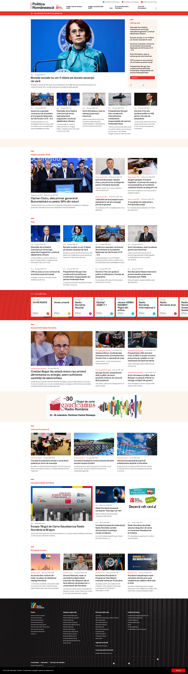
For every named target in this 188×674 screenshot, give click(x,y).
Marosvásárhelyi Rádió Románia (71, 640)
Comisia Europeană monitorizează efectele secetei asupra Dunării (94, 452)
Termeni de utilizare (57, 662)
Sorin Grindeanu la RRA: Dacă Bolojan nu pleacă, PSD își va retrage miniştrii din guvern (142, 378)
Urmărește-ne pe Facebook (112, 2)
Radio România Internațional (38, 624)
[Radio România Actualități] (47, 5)
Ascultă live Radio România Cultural (62, 307)
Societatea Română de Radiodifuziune (138, 615)
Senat (129, 624)
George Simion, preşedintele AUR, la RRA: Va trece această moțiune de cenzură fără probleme (110, 377)
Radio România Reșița (69, 629)
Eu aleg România (99, 631)
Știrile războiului (99, 627)
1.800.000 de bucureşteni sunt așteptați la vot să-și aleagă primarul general (110, 203)
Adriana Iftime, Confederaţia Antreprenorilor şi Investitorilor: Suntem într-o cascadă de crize (110, 348)
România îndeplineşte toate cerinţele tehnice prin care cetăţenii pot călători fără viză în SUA (142, 573)
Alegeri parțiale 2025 (37, 195)
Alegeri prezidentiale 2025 (95, 7)
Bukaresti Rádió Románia (70, 636)
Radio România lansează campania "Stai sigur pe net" (110, 501)
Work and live (98, 638)
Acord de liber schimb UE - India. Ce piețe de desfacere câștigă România (45, 571)
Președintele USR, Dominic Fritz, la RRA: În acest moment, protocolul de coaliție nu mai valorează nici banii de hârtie (142, 349)
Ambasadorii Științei (100, 636)
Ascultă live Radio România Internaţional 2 (126, 307)
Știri (111, 8)
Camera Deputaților (133, 627)
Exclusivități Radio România (122, 7)
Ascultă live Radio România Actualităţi (41, 307)
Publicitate (35, 662)
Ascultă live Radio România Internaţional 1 (105, 307)
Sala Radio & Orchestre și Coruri (103, 653)
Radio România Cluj (68, 620)
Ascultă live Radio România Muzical (83, 307)
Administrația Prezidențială (135, 617)
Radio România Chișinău (37, 629)
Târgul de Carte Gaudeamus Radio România (107, 617)
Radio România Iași (68, 627)
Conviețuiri (98, 615)
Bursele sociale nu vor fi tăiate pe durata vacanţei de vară (78, 53)
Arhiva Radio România (101, 622)
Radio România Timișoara (70, 633)
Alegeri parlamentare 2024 (74, 7)
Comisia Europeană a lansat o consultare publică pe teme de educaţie (51, 452)
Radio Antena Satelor (36, 617)
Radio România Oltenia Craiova (71, 624)
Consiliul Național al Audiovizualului (137, 629)
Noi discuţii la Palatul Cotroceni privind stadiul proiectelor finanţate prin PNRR (142, 274)
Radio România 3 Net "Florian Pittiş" (40, 627)
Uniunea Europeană (142, 7)
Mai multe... (135, 77)
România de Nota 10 (100, 633)
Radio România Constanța (70, 622)
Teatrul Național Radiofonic (38, 631)
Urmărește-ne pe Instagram (131, 2)
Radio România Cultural (37, 620)
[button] (54, 670)
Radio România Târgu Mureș (70, 631)
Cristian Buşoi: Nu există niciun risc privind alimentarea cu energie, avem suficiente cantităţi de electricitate (62, 359)
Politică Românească (101, 624)
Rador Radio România (101, 645)
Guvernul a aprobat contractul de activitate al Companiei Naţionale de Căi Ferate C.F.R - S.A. (142, 47)
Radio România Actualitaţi (38, 615)
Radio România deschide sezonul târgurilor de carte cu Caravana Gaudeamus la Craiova (142, 530)
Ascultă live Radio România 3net (168, 307)
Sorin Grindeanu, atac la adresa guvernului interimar (142, 55)
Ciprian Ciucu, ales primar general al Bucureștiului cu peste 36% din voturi (62, 183)
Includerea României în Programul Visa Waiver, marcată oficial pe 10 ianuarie (110, 573)
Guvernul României (133, 620)
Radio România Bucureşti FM (71, 617)
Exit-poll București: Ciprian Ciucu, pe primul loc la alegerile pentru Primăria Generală (110, 175)
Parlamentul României (134, 622)
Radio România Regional (102, 629)
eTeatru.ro (33, 633)
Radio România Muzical (37, 622)
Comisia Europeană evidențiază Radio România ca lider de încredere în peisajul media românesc (110, 530)
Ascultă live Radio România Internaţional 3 (147, 307)
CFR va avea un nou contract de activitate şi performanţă (142, 61)
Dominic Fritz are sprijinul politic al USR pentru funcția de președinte (145, 111)
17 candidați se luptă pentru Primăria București (142, 204)
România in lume (35, 572)
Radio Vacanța (67, 643)
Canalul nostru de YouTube (150, 2)
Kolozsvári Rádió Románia (70, 638)
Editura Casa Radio (100, 620)
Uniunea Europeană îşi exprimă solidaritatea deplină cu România (137, 452)
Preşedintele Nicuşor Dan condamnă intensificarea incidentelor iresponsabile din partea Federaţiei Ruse (142, 69)
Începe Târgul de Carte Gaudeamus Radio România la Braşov (62, 511)
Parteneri (44, 662)
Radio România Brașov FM (70, 615)
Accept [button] (178, 670)
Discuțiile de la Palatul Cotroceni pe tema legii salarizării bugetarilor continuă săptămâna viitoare (142, 30)
